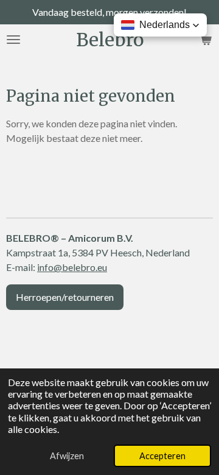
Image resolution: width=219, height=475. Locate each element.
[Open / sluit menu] (13, 39)
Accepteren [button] (162, 456)
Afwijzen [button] (67, 456)
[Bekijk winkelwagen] (205, 39)
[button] (160, 25)
